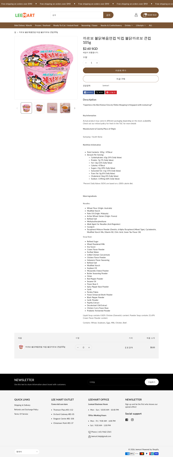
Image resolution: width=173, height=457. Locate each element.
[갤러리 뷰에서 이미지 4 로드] (65, 108)
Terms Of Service (21, 414)
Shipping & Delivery (22, 405)
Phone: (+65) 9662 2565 (101, 432)
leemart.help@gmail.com (101, 436)
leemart (139, 449)
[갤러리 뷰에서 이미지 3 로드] (52, 108)
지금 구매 (120, 79)
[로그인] (136, 15)
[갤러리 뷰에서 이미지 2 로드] (39, 108)
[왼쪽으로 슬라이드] (17, 108)
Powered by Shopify (150, 449)
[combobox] (82, 15)
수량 (85, 57)
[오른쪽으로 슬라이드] (75, 108)
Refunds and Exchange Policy (26, 409)
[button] (149, 15)
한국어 (19, 452)
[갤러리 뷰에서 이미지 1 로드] (26, 108)
